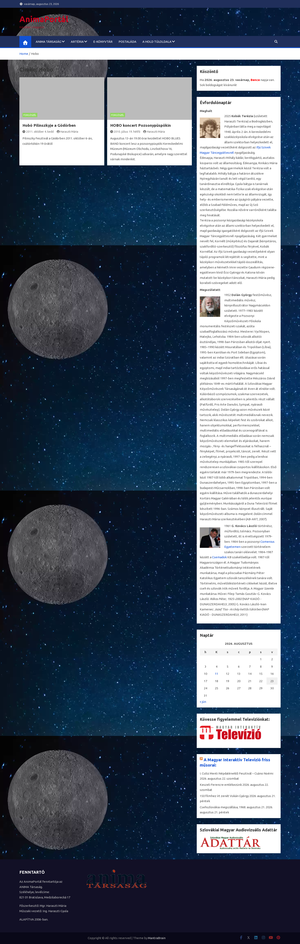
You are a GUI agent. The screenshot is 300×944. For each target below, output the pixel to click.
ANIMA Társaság (48, 41)
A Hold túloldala (156, 41)
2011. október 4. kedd (40, 131)
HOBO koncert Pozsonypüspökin (140, 125)
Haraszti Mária (69, 131)
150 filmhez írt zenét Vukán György (224, 796)
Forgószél (29, 115)
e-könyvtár (102, 41)
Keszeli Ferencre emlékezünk (221, 784)
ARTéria (77, 41)
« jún (203, 701)
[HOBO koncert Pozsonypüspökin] (149, 98)
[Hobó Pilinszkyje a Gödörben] (61, 98)
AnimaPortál (43, 19)
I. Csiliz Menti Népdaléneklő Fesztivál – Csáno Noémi (236, 773)
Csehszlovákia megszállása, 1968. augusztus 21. (232, 807)
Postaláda (127, 41)
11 (216, 673)
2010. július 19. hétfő (127, 131)
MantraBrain (157, 938)
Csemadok (219, 557)
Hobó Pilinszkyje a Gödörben (49, 125)
